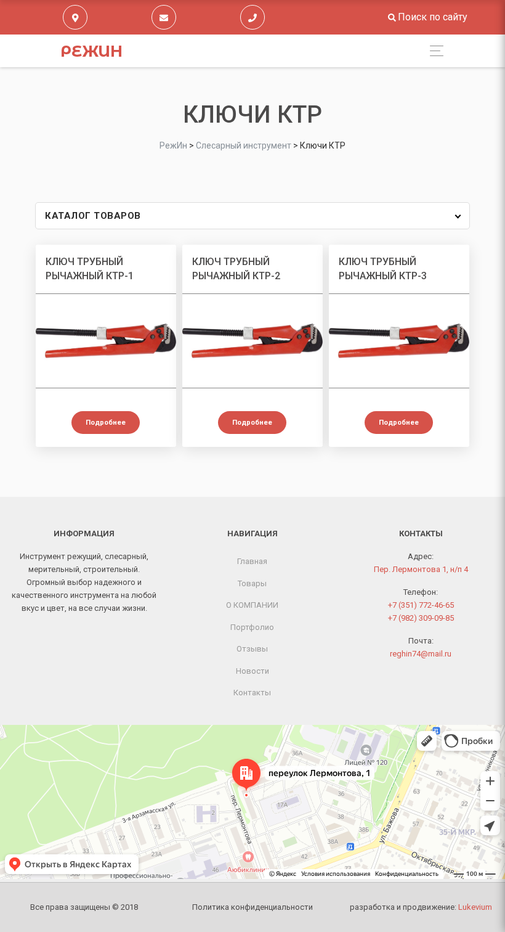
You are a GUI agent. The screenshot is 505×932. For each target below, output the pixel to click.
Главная (252, 561)
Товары (252, 583)
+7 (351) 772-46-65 (421, 605)
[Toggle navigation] (433, 51)
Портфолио (252, 627)
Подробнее (106, 423)
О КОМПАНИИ (252, 605)
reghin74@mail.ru (420, 653)
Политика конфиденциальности (252, 907)
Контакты (252, 692)
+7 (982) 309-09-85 (421, 618)
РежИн (91, 51)
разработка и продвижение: (421, 907)
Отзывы (252, 648)
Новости (252, 671)
